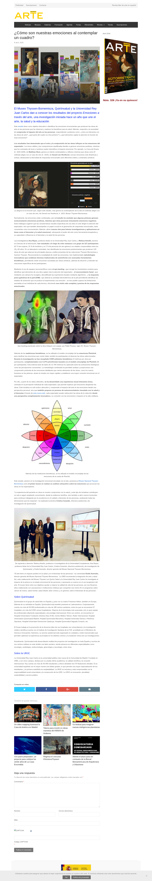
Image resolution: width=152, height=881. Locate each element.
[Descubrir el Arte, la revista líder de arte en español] (28, 15)
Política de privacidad (81, 877)
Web (16, 820)
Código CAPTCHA (21, 842)
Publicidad (19, 5)
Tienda (110, 25)
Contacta (42, 5)
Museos (38, 25)
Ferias (78, 25)
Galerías (47, 25)
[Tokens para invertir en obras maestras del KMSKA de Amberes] (57, 706)
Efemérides (89, 25)
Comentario (19, 782)
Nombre (17, 811)
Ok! (66, 877)
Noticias (28, 25)
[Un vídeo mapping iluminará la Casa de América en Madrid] (27, 706)
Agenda (69, 25)
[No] (146, 876)
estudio (21, 126)
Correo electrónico (66, 811)
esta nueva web (39, 393)
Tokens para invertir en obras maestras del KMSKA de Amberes (55, 730)
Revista (100, 25)
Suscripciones (31, 5)
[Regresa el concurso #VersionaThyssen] (57, 738)
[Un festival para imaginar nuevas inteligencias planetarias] (86, 706)
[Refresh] (31, 830)
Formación (59, 25)
